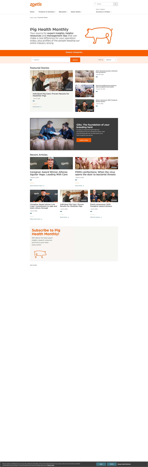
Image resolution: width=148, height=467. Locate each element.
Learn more (84, 140)
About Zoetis (76, 12)
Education (63, 12)
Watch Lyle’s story (35, 219)
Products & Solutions (47, 12)
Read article (36, 106)
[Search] (115, 4)
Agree (101, 464)
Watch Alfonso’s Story (36, 185)
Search (75, 60)
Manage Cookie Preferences (124, 464)
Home (32, 12)
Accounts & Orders (103, 12)
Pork (35, 17)
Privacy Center (50, 465)
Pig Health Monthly (43, 17)
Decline (111, 464)
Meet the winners (95, 217)
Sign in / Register (100, 9)
